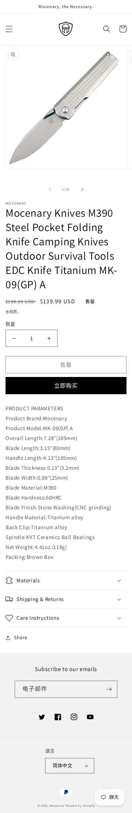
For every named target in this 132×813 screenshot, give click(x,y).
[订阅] (109, 689)
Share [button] (20, 637)
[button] (9, 29)
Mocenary (57, 805)
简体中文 (63, 765)
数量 (10, 324)
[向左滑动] (50, 190)
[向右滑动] (82, 190)
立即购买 (66, 385)
